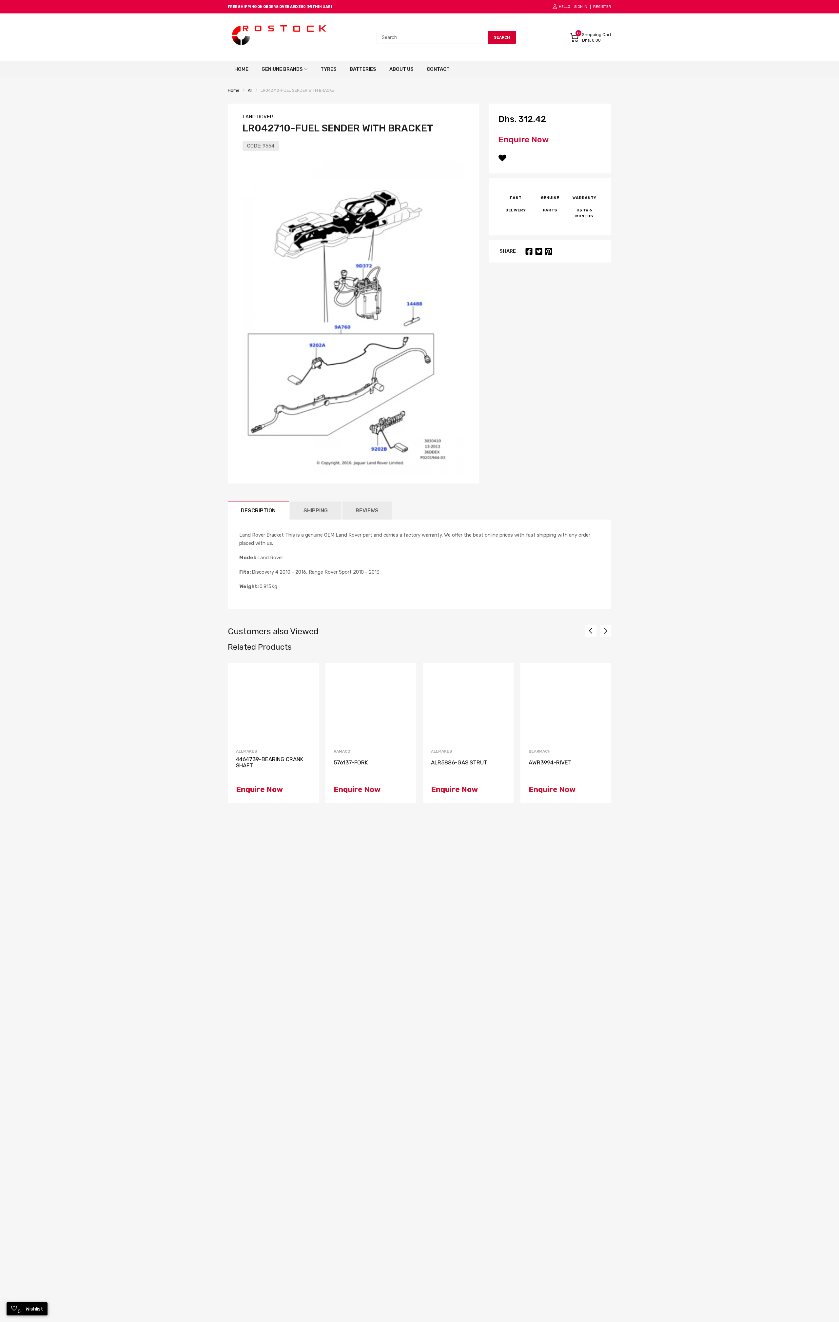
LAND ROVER (258, 117)
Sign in (580, 7)
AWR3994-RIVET (550, 763)
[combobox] (432, 37)
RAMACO (342, 751)
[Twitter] (539, 251)
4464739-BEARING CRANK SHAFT (269, 762)
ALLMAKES (246, 751)
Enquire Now (523, 139)
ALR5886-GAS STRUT (459, 763)
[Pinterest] (549, 251)
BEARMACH (540, 751)
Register (602, 7)
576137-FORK (351, 763)
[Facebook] (529, 251)
